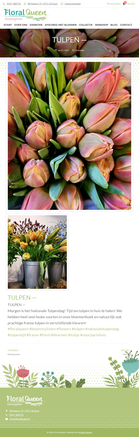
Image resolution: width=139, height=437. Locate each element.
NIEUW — (126, 350)
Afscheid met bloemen (61, 24)
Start (8, 24)
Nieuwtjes (79, 50)
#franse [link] (32, 335)
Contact (126, 24)
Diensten (36, 24)
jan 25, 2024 (63, 50)
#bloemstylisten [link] (42, 328)
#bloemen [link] (59, 335)
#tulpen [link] (78, 328)
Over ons (20, 24)
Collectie (86, 24)
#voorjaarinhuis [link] (93, 335)
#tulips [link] (74, 335)
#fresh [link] (45, 335)
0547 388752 (14, 3)
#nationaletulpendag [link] (102, 328)
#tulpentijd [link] (17, 335)
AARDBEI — (14, 350)
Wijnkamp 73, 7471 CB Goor (43, 3)
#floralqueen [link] (18, 328)
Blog (114, 24)
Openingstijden (73, 3)
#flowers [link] (63, 328)
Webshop (101, 24)
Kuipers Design (85, 432)
